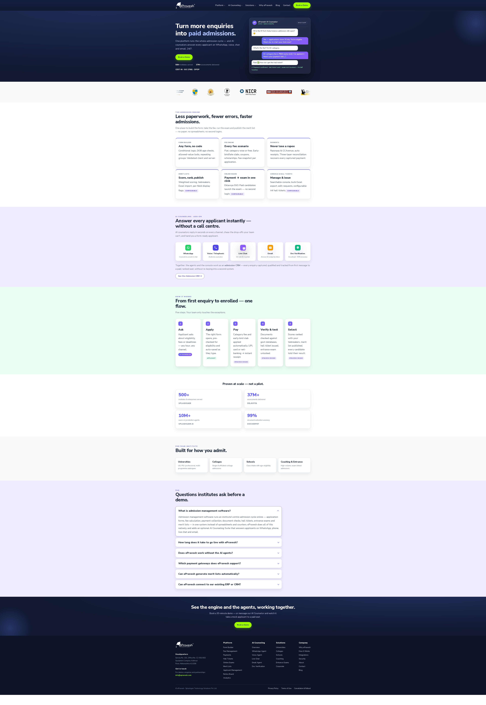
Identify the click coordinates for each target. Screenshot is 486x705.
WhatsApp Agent (259, 651)
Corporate (280, 666)
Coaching (280, 659)
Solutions (249, 5)
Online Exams (228, 662)
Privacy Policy (273, 688)
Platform (219, 5)
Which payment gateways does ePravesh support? (209, 563)
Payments (227, 655)
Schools (279, 655)
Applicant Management (232, 670)
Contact (286, 5)
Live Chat (255, 659)
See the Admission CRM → (190, 276)
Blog (278, 5)
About (301, 662)
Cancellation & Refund (302, 688)
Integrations (303, 655)
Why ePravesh (265, 5)
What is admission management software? (204, 510)
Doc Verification (258, 666)
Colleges (279, 651)
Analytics (227, 678)
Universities (280, 647)
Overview (256, 647)
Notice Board (228, 674)
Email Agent (257, 662)
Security (302, 659)
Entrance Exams (282, 662)
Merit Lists (227, 666)
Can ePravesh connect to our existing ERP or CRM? (209, 584)
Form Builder (228, 647)
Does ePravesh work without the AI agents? (205, 553)
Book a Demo (302, 5)
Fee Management (230, 651)
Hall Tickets (228, 659)
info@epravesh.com (183, 675)
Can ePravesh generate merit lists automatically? (208, 574)
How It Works (304, 651)
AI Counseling (234, 5)
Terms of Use (286, 688)
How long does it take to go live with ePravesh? (208, 542)
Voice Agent (257, 655)
